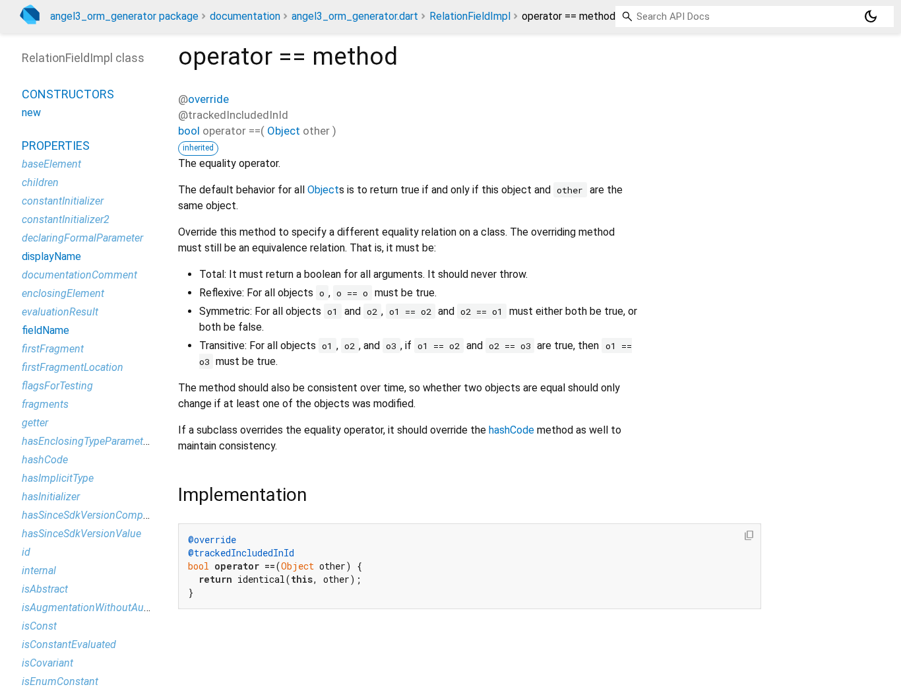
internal (39, 570)
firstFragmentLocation (72, 367)
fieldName (45, 330)
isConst (39, 626)
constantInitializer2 (65, 219)
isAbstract (45, 589)
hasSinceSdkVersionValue (81, 533)
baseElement (51, 164)
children (40, 182)
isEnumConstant (60, 681)
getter (35, 422)
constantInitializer (63, 201)
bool (189, 130)
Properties (56, 145)
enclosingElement (63, 293)
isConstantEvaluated (69, 644)
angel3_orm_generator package (124, 16)
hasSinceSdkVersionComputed (93, 515)
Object (283, 130)
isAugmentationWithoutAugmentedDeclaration (129, 607)
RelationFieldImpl (470, 16)
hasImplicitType (58, 478)
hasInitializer (51, 496)
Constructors (68, 94)
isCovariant (47, 663)
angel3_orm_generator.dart (355, 16)
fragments (45, 404)
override (208, 99)
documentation (245, 16)
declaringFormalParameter (82, 238)
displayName (51, 256)
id (26, 552)
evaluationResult (60, 312)
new (31, 112)
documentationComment (79, 275)
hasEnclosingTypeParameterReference (109, 441)
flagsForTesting (57, 385)
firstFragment (53, 349)
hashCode (511, 430)
